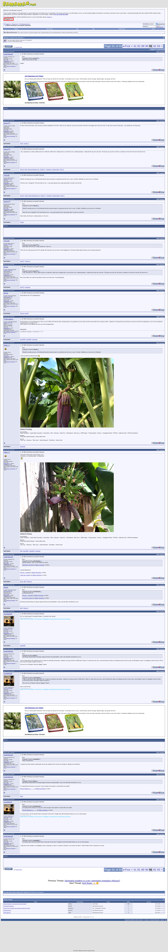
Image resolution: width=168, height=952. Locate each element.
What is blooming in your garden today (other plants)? (15, 903)
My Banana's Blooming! (9, 906)
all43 (21, 551)
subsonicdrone (55, 169)
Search (153, 28)
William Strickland (39, 565)
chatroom (20, 37)
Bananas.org (8, 24)
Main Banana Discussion (24, 24)
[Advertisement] (24, 26)
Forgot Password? (159, 27)
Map (93, 28)
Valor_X (62, 169)
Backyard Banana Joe (33, 169)
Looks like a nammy (25, 575)
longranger (48, 169)
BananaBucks (7, 61)
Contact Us (146, 919)
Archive (162, 919)
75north (22, 169)
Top (166, 919)
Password (145, 26)
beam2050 (22, 339)
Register (16, 28)
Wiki (77, 28)
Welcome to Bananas (10, 66)
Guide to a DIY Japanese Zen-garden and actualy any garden (17, 908)
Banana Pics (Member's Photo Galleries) (134, 919)
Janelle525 (28, 339)
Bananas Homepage (155, 919)
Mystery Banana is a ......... (27, 788)
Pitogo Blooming (7, 912)
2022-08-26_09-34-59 (28, 565)
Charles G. (26, 143)
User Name (145, 23)
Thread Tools (160, 49)
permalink (162, 51)
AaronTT (7, 123)
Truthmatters (8, 319)
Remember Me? (161, 24)
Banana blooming (7, 910)
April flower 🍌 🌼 (90, 883)
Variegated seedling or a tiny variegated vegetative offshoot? (92, 881)
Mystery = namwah (25, 572)
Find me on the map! (8, 179)
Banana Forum (15, 24)
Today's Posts (122, 28)
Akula (21, 143)
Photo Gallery (49, 28)
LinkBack (152, 49)
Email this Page (19, 47)
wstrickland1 (8, 54)
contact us (49, 17)
